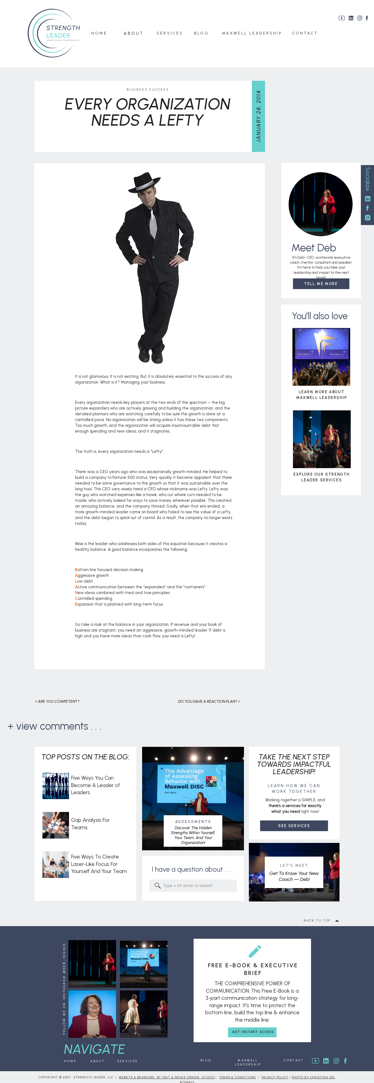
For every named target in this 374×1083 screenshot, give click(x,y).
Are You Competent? (58, 701)
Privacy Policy (274, 1077)
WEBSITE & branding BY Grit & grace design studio (166, 1077)
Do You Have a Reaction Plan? (207, 701)
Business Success (147, 89)
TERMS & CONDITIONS (237, 1077)
